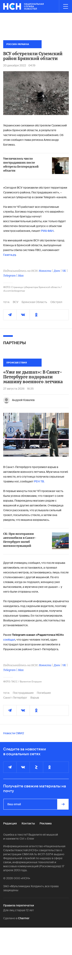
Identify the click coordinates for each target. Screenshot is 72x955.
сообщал (9, 639)
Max (21, 275)
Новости (45, 271)
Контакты (28, 823)
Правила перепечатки (18, 905)
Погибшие (44, 693)
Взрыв (34, 697)
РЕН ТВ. (39, 481)
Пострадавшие (23, 693)
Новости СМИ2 (13, 733)
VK (64, 271)
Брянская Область (34, 302)
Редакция (10, 823)
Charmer (23, 918)
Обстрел (56, 302)
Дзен (57, 271)
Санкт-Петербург (15, 697)
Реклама (46, 823)
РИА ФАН (47, 231)
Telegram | (10, 275)
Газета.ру (9, 255)
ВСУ (15, 302)
